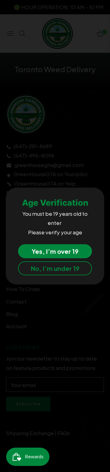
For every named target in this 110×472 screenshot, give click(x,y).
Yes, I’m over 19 (55, 251)
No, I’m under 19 (55, 268)
